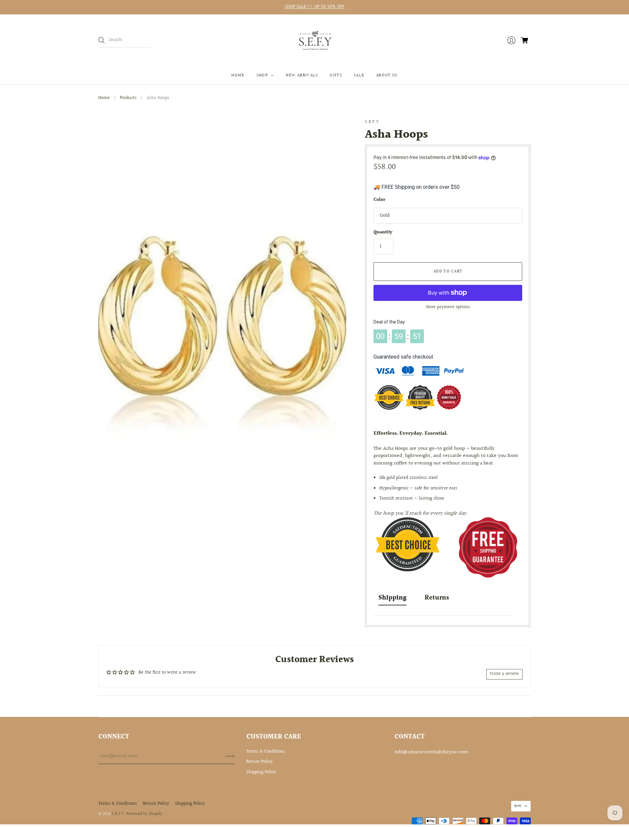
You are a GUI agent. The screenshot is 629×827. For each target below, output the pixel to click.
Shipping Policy (261, 772)
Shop (262, 75)
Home (237, 75)
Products (128, 98)
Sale (359, 75)
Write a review (504, 674)
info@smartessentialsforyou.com (431, 752)
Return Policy (259, 761)
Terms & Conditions (265, 751)
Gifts (336, 75)
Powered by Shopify (144, 814)
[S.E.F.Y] (314, 40)
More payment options (448, 307)
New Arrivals (302, 75)
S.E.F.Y (372, 122)
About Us (386, 75)
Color (379, 200)
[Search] (101, 40)
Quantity (382, 232)
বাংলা (517, 806)
